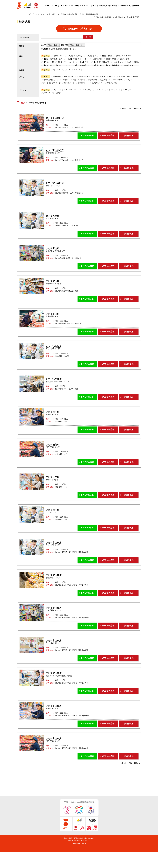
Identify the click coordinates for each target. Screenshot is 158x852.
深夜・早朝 (78, 70)
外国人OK (130, 80)
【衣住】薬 (47, 65)
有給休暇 (112, 76)
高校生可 (103, 80)
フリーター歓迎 (116, 80)
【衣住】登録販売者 (78, 65)
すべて (46, 56)
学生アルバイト (113, 83)
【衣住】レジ (118, 62)
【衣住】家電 (128, 65)
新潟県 (109, 17)
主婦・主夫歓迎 (79, 80)
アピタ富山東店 (53, 542)
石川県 (120, 17)
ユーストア (99, 90)
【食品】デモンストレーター (77, 59)
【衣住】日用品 (133, 62)
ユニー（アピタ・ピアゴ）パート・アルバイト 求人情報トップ (38, 14)
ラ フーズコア (75, 90)
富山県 (115, 17)
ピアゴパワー (126, 90)
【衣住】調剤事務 (112, 65)
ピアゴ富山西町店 (55, 118)
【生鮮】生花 (48, 62)
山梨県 (131, 17)
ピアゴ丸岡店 (52, 216)
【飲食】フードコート (65, 62)
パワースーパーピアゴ (52, 93)
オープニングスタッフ (52, 83)
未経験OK (57, 76)
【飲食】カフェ (84, 62)
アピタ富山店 (52, 248)
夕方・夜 (66, 70)
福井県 (126, 17)
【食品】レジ (58, 56)
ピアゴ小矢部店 (53, 346)
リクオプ (83, 843)
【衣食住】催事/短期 (101, 62)
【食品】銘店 (106, 56)
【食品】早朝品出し (74, 56)
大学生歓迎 (92, 80)
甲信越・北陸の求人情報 (69, 14)
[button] (87, 135)
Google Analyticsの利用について (79, 840)
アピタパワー (112, 90)
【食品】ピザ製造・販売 (52, 59)
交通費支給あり (99, 76)
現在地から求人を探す (81, 28)
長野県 (137, 17)
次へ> (138, 108)
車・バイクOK (124, 76)
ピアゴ (64, 90)
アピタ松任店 (52, 412)
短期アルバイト (98, 83)
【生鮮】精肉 (110, 59)
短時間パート (69, 83)
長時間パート (83, 83)
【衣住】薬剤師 (96, 65)
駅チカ (135, 76)
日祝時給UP (68, 76)
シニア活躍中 (64, 80)
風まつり (88, 90)
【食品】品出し (92, 56)
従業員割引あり (49, 80)
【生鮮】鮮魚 (97, 59)
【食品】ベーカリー (123, 56)
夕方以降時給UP (83, 76)
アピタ (55, 90)
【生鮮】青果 (124, 59)
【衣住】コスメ (61, 65)
